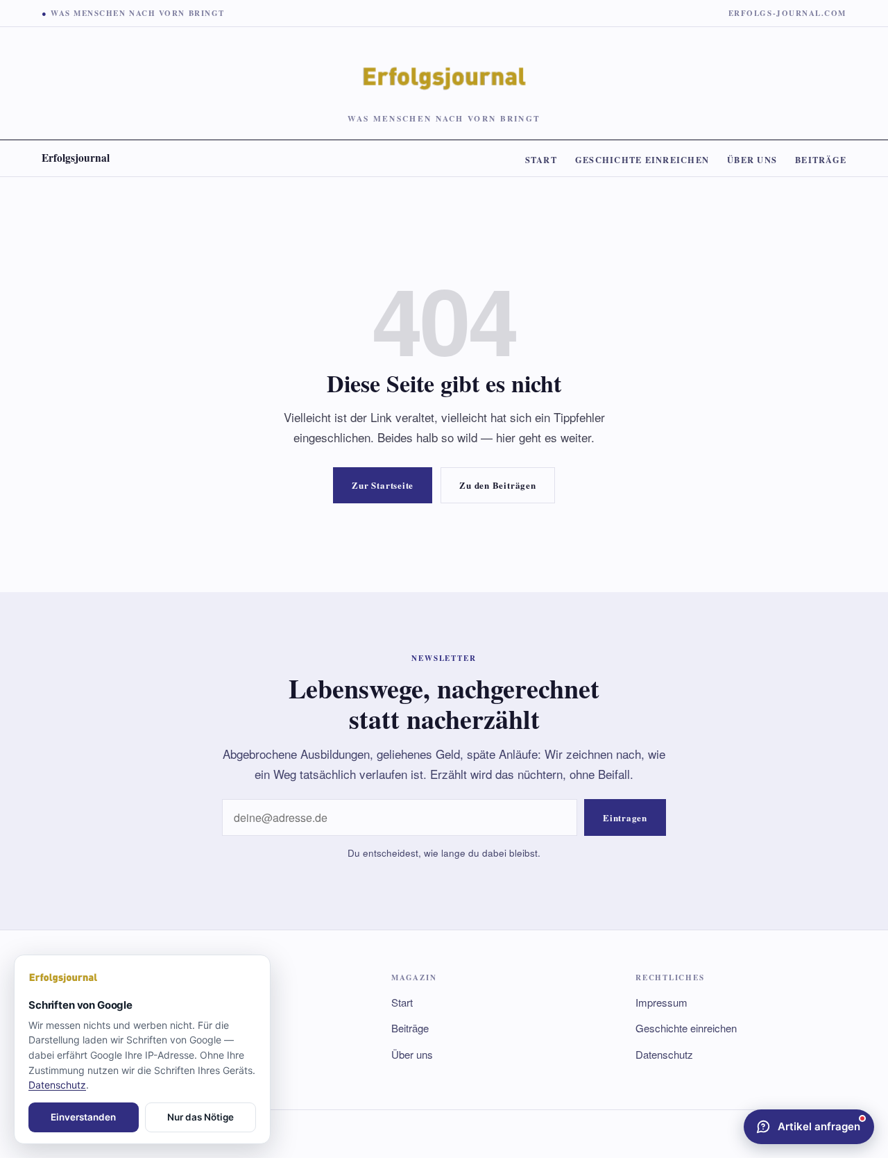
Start (541, 159)
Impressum (661, 1002)
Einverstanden (83, 1117)
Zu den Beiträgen (497, 485)
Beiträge (820, 159)
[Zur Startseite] (142, 978)
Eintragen (625, 817)
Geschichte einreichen (642, 159)
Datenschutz (664, 1054)
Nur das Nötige (200, 1117)
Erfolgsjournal (76, 157)
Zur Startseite (382, 485)
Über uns (752, 159)
